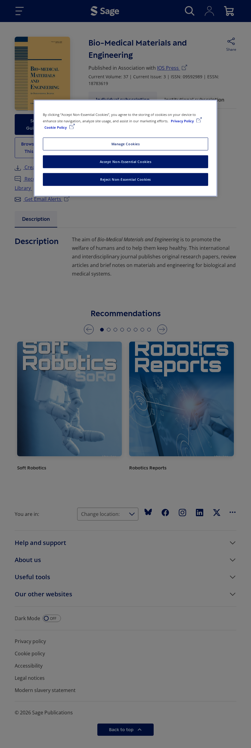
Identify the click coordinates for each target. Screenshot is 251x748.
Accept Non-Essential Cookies (126, 161)
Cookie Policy (56, 127)
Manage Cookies (125, 144)
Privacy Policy (183, 121)
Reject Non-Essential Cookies (125, 179)
